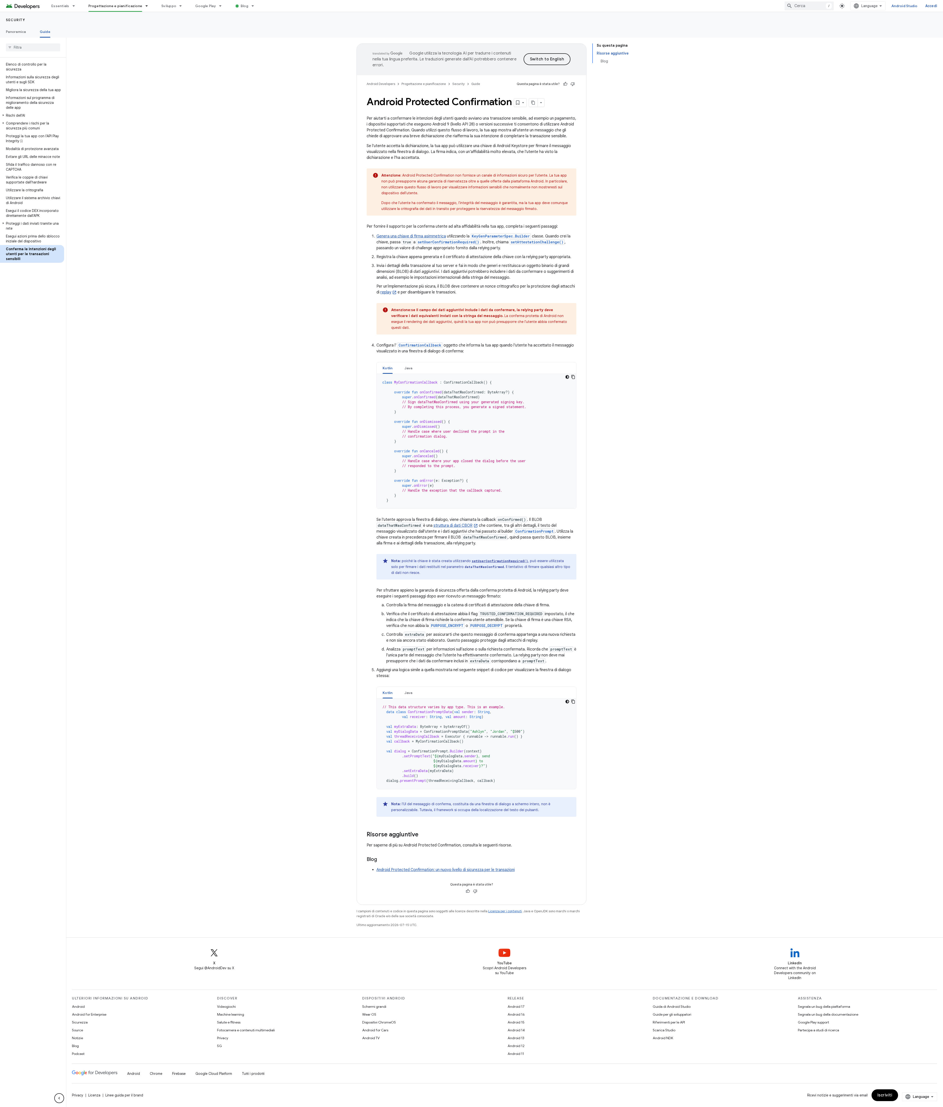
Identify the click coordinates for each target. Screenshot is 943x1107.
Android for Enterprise (89, 1014)
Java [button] (408, 368)
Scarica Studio (664, 1030)
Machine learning (230, 1014)
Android (78, 1006)
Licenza (94, 1095)
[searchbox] (33, 47)
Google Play (205, 6)
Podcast (78, 1054)
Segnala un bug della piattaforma (824, 1006)
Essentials (60, 6)
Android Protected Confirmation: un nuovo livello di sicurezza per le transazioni (445, 869)
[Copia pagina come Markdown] (533, 102)
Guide (45, 31)
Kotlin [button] (388, 368)
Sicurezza (80, 1022)
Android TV (371, 1038)
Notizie (77, 1038)
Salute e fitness (228, 1022)
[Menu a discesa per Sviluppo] (182, 6)
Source (77, 1030)
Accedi (931, 6)
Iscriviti (884, 1095)
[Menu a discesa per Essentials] (76, 6)
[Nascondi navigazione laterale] (59, 1098)
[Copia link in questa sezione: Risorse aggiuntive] (423, 835)
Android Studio (904, 6)
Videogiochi (226, 1006)
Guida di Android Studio (672, 1006)
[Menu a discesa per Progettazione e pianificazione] (148, 6)
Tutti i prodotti (253, 1073)
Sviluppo (168, 6)
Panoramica (16, 31)
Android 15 (516, 1022)
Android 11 (516, 1054)
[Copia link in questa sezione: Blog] (382, 860)
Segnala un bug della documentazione (828, 1014)
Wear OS (369, 1014)
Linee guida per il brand (124, 1095)
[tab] (388, 368)
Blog (244, 6)
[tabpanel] (476, 441)
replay (385, 292)
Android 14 (516, 1030)
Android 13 (516, 1038)
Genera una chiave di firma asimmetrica (411, 236)
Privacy (222, 1038)
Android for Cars (375, 1030)
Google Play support (813, 1022)
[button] (32, 115)
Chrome (156, 1073)
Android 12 (516, 1046)
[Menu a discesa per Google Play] (222, 6)
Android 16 (516, 1014)
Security (15, 20)
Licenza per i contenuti (505, 911)
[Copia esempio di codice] (573, 377)
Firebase (179, 1073)
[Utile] (565, 84)
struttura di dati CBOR (452, 525)
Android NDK (663, 1038)
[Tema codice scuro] (567, 377)
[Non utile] (572, 84)
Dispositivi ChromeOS (379, 1022)
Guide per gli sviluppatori (672, 1014)
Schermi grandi (374, 1006)
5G (219, 1046)
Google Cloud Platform (213, 1073)
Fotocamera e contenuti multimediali (246, 1030)
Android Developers (381, 84)
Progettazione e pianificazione (115, 6)
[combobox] (809, 5)
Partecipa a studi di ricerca (818, 1030)
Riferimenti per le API (669, 1022)
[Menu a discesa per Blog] (255, 6)
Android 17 (516, 1006)
